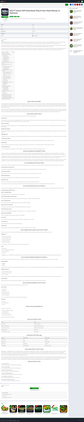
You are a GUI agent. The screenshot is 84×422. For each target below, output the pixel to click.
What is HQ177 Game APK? (6, 53)
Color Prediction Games (7, 67)
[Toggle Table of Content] (12, 52)
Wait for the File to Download (7, 76)
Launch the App (6, 80)
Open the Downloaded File (7, 78)
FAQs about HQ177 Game (6, 98)
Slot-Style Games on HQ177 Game (8, 66)
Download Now (35, 388)
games (39, 103)
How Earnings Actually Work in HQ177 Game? (7, 91)
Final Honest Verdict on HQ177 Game (8, 97)
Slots (18, 16)
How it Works (5, 92)
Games (79, 1)
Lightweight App (6, 58)
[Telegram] (82, 5)
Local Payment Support (7, 59)
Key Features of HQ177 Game (6, 54)
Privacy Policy (2, 420)
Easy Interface (5, 55)
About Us (18, 420)
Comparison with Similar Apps (7, 96)
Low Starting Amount (6, 61)
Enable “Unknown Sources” (7, 77)
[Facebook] (71, 5)
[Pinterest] (80, 5)
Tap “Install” (5, 79)
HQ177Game (12, 198)
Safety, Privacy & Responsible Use (7, 94)
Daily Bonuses (5, 60)
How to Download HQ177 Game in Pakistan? (7, 70)
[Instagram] (75, 5)
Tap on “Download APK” (7, 75)
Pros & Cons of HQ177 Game (7, 95)
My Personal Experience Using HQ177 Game (7, 63)
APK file (21, 202)
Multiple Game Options (7, 57)
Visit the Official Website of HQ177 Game (8, 74)
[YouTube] (77, 5)
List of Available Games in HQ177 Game (7, 65)
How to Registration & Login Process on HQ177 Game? (7, 83)
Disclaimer (14, 420)
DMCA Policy (10, 420)
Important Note (6, 89)
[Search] (66, 5)
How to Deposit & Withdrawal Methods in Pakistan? (6, 86)
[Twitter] (73, 5)
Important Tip (5, 81)
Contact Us (6, 420)
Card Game (11, 16)
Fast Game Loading (6, 56)
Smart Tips (5, 93)
